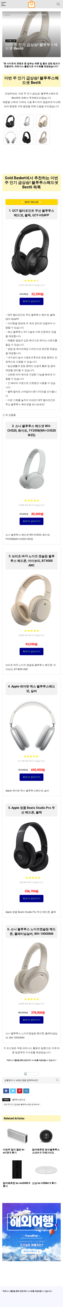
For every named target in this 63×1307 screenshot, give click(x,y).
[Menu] (3, 4)
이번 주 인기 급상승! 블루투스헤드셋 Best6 (21, 1104)
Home (7, 15)
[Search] (58, 4)
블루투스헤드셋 (18, 1100)
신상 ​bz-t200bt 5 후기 (44, 1183)
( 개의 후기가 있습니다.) (31, 285)
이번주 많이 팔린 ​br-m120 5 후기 (14, 1151)
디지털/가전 (10, 41)
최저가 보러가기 (31, 301)
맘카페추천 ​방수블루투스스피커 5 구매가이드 (46, 1151)
